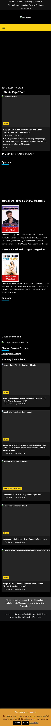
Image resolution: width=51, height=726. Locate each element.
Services (19, 2)
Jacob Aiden (9, 135)
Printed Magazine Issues (12, 488)
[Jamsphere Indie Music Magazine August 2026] (26, 476)
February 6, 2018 (20, 135)
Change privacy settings (11, 353)
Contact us (38, 2)
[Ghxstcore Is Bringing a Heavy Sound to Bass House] (26, 520)
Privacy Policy (26, 8)
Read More (7, 148)
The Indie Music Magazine (18, 5)
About (11, 2)
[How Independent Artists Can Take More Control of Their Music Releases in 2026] (26, 379)
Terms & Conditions (36, 5)
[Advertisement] (25, 57)
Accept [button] (17, 723)
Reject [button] (25, 723)
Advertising (27, 2)
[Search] (48, 28)
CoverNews (24, 617)
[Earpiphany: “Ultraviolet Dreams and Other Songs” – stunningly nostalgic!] (26, 111)
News (6, 123)
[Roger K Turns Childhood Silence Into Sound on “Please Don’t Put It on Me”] (26, 565)
